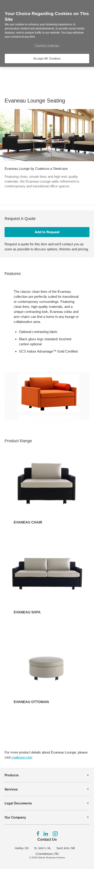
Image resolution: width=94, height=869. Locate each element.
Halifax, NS (22, 848)
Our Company (15, 817)
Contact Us (47, 839)
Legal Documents (18, 803)
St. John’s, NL (42, 848)
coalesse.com (21, 757)
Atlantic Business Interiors (51, 857)
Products (12, 775)
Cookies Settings (47, 45)
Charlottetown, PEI (47, 854)
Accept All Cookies (46, 58)
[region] (47, 33)
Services (11, 789)
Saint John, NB (65, 848)
